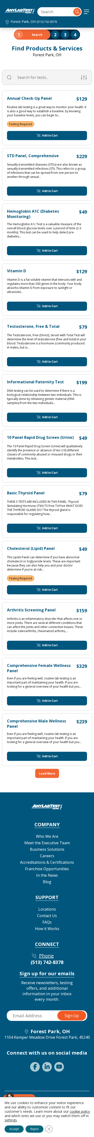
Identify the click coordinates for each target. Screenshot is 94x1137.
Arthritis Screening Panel (31, 610)
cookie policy (80, 1111)
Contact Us (47, 915)
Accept (14, 1129)
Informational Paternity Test (35, 382)
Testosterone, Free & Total (33, 326)
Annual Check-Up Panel (29, 98)
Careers (47, 855)
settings (11, 1120)
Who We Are (47, 836)
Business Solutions (47, 849)
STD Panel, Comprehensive (33, 155)
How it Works (47, 928)
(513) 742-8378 (47, 22)
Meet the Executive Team (47, 842)
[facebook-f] (35, 1067)
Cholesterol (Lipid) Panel (31, 548)
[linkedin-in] (47, 1067)
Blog (47, 881)
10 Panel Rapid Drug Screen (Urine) (40, 437)
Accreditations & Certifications (47, 862)
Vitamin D (16, 270)
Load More (47, 773)
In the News (47, 875)
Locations (47, 909)
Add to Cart (50, 135)
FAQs (47, 922)
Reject (34, 1129)
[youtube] (59, 1067)
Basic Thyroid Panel (26, 493)
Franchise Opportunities (47, 868)
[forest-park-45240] (20, 12)
